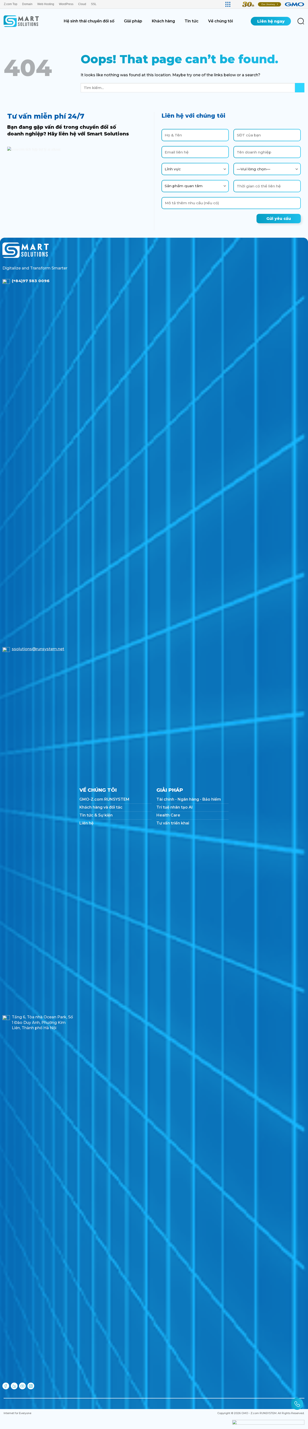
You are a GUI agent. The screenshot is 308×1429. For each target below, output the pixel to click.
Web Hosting (45, 4)
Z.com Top (10, 4)
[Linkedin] (14, 1386)
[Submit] (299, 87)
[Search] (300, 21)
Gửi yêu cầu (278, 218)
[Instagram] (30, 1386)
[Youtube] (22, 1386)
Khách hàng (163, 21)
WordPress (66, 4)
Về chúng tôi (220, 21)
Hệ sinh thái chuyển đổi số (89, 21)
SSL (93, 4)
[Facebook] (5, 1386)
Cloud (82, 4)
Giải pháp (133, 21)
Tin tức (192, 21)
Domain (27, 4)
